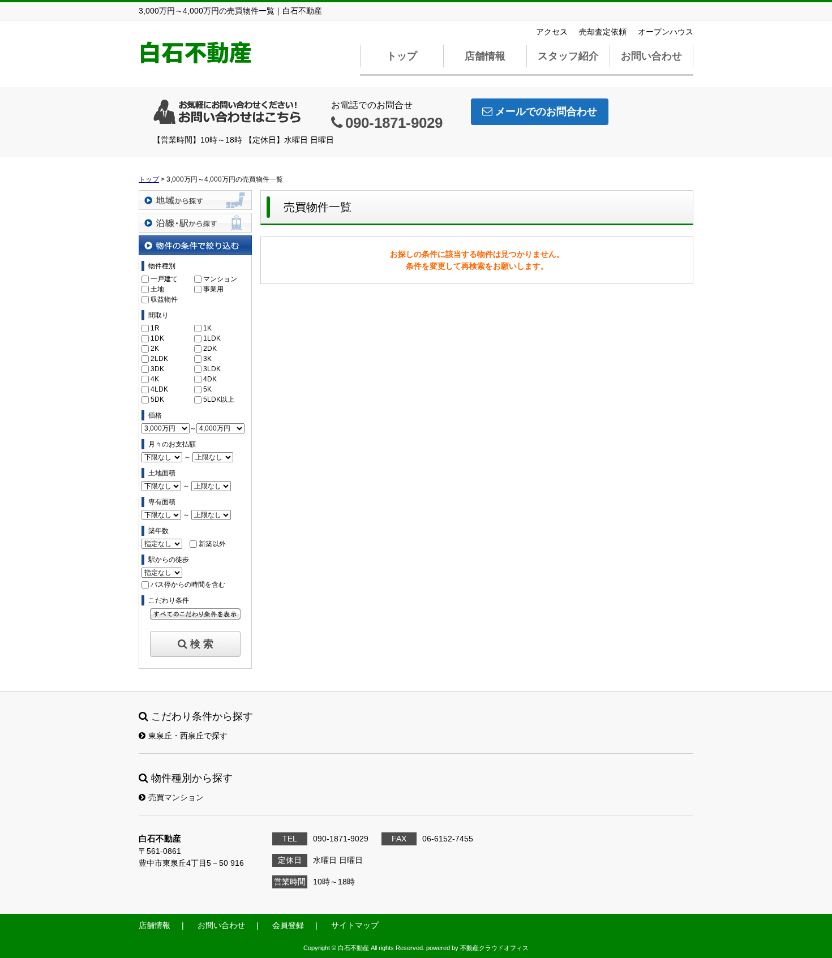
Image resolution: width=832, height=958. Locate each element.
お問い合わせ (651, 56)
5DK (157, 399)
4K (155, 379)
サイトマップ (355, 925)
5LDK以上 (218, 399)
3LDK (212, 369)
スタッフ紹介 (568, 56)
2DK (210, 349)
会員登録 (288, 925)
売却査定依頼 (603, 31)
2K (155, 349)
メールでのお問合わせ (546, 111)
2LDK (159, 359)
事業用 (213, 289)
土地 (157, 289)
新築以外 (212, 544)
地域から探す (195, 200)
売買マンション (176, 797)
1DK (157, 338)
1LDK (212, 338)
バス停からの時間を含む (188, 584)
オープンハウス (665, 31)
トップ (402, 56)
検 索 (201, 644)
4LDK (159, 389)
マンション (220, 279)
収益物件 (164, 299)
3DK (157, 369)
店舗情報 (485, 56)
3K (207, 359)
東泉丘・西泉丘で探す (188, 735)
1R (155, 328)
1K (207, 328)
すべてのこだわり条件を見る (195, 614)
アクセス (552, 31)
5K (207, 389)
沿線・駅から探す (195, 223)
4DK (210, 379)
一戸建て (164, 279)
